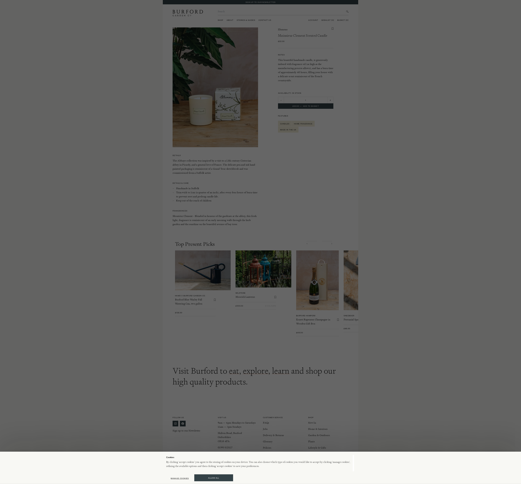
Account (313, 20)
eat (234, 371)
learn (281, 371)
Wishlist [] (327, 20)
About (230, 20)
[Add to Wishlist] (332, 28)
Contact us (264, 20)
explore (255, 371)
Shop (220, 20)
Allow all (213, 478)
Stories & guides (246, 20)
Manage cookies (180, 478)
